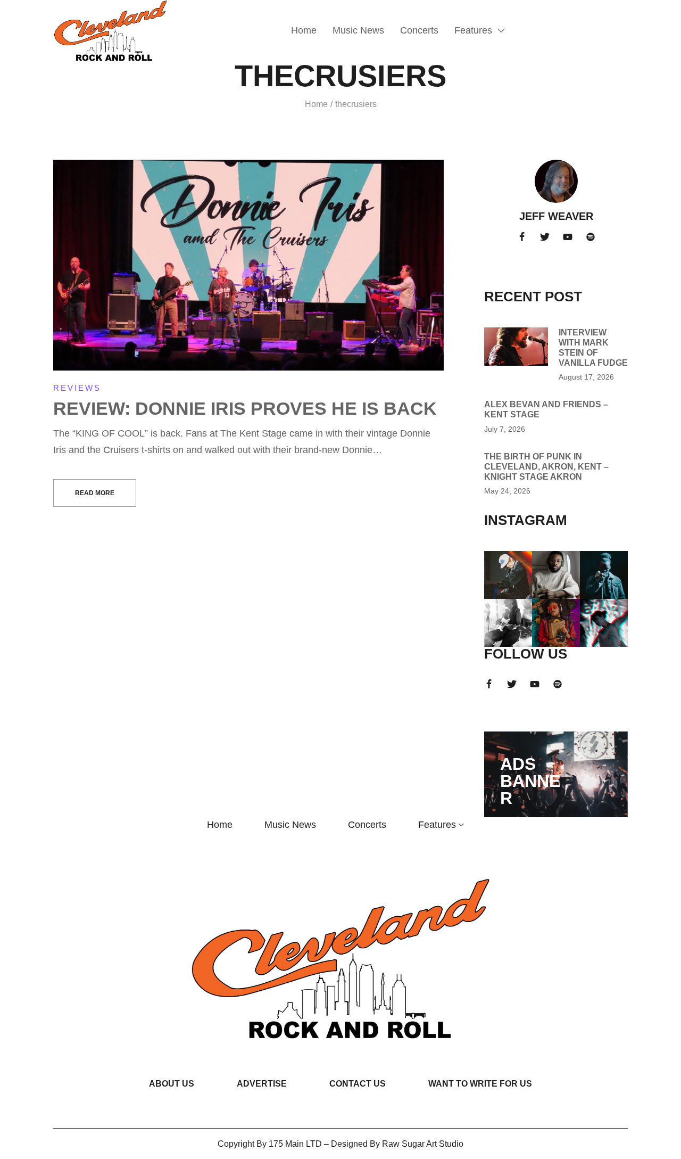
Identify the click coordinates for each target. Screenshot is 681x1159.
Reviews (77, 387)
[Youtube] (567, 237)
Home (316, 104)
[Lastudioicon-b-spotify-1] (590, 237)
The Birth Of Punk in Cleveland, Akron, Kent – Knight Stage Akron (546, 466)
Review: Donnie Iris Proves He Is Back (245, 408)
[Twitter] (545, 237)
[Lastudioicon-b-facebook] (522, 237)
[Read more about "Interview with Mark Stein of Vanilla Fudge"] (516, 346)
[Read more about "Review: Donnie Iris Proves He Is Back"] (248, 265)
